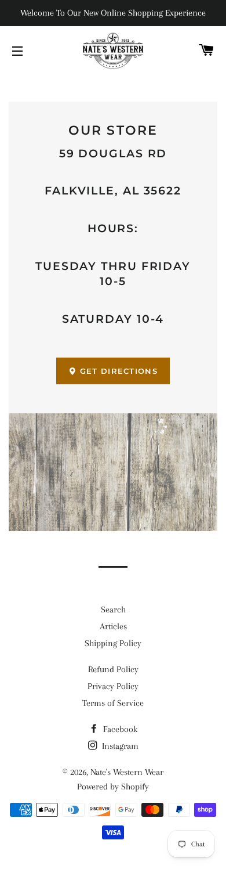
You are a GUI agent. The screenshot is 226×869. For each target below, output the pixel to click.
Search (113, 609)
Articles (113, 626)
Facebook (119, 729)
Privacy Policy (113, 686)
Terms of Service (113, 703)
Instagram (119, 746)
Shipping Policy (113, 643)
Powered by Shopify (113, 786)
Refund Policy (113, 669)
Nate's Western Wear (126, 772)
